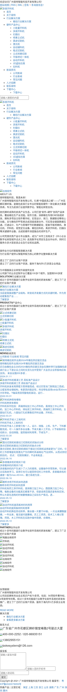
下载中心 (11, 89)
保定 (25, 687)
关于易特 (11, 14)
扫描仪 (16, 34)
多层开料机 (18, 31)
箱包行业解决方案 (22, 21)
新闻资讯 (11, 69)
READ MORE (7, 610)
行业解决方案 (13, 18)
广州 (62, 687)
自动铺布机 (18, 47)
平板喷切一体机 (21, 56)
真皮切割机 (18, 40)
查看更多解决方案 (16, 619)
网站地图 (4, 4)
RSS (13, 4)
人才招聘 (11, 82)
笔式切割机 (18, 50)
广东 (56, 687)
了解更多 (4, 438)
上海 (30, 687)
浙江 (41, 687)
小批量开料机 (20, 27)
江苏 (36, 687)
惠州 (5, 690)
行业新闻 (17, 76)
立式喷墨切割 (20, 53)
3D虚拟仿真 (19, 63)
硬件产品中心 (13, 24)
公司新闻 (17, 73)
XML (20, 4)
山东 (46, 687)
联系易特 (11, 85)
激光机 (16, 43)
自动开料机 (18, 60)
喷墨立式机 (18, 37)
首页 (9, 11)
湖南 (51, 687)
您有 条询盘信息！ (34, 4)
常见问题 (17, 79)
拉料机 (16, 66)
